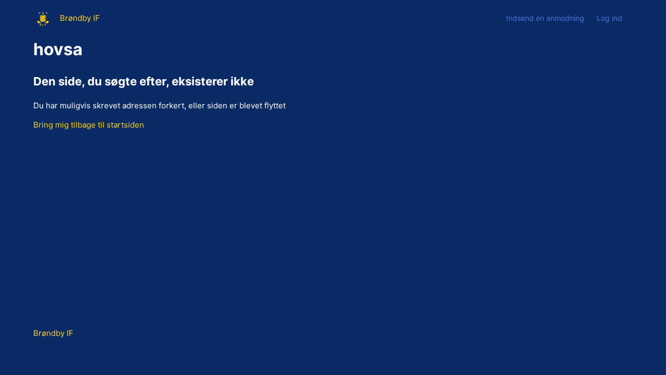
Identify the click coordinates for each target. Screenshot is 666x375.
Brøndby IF (53, 333)
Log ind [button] (609, 18)
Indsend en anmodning (545, 18)
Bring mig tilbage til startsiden (88, 125)
